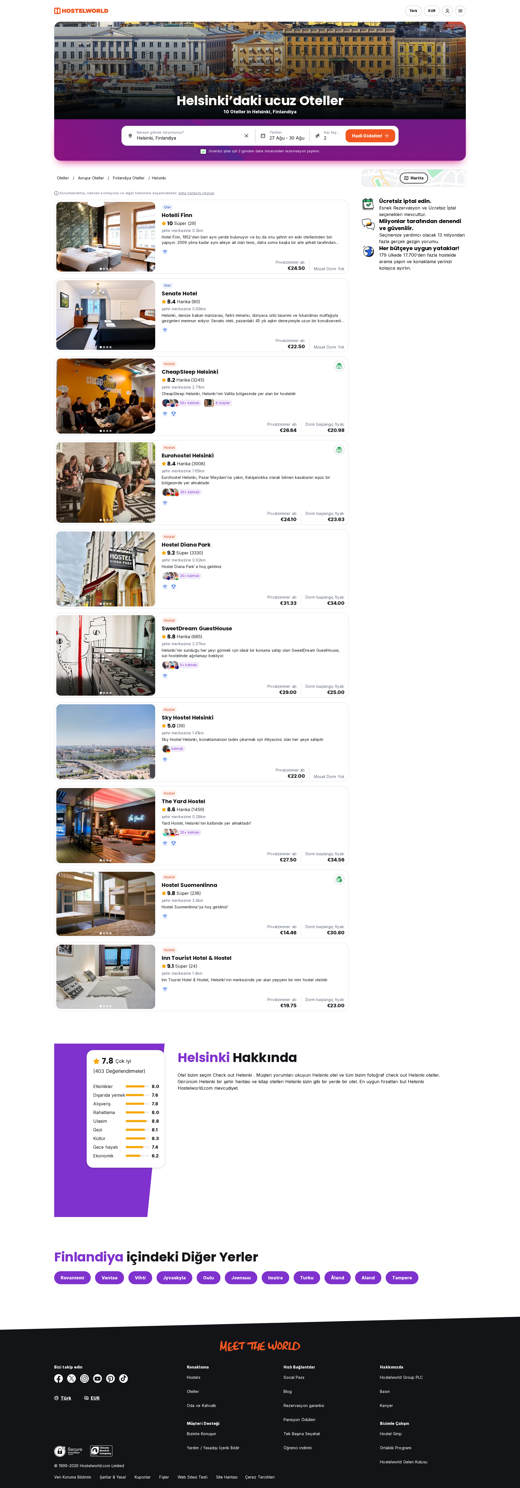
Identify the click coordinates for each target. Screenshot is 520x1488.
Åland (337, 1277)
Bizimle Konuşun (201, 1433)
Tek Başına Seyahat (302, 1433)
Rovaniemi (72, 1277)
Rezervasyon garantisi (304, 1405)
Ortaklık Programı (395, 1447)
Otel (167, 207)
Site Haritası (227, 1477)
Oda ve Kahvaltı (201, 1405)
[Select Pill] (447, 10)
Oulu (208, 1277)
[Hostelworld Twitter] (71, 1378)
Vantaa (110, 1277)
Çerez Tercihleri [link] (260, 1477)
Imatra (275, 1277)
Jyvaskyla (174, 1277)
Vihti (140, 1277)
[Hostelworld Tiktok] (123, 1378)
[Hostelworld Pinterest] (110, 1378)
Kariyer (386, 1405)
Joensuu (241, 1277)
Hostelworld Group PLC (401, 1377)
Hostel (169, 364)
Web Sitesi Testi (192, 1477)
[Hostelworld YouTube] (97, 1378)
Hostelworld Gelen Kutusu (403, 1462)
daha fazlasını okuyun (196, 193)
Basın (385, 1391)
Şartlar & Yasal (113, 1477)
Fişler (164, 1477)
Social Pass (294, 1377)
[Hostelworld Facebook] (58, 1378)
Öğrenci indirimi (298, 1447)
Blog (288, 1391)
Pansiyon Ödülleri (300, 1419)
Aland (368, 1277)
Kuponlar (143, 1477)
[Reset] (246, 135)
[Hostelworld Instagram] (84, 1378)
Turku (307, 1277)
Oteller (193, 1391)
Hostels (193, 1377)
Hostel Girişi (390, 1433)
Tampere (402, 1277)
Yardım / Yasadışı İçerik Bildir (213, 1447)
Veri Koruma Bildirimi (72, 1477)
